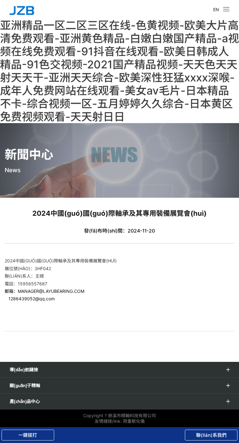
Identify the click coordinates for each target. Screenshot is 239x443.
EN (216, 9)
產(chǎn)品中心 (25, 401)
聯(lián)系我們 (211, 435)
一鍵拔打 (27, 435)
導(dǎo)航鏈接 (24, 369)
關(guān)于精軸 (25, 385)
